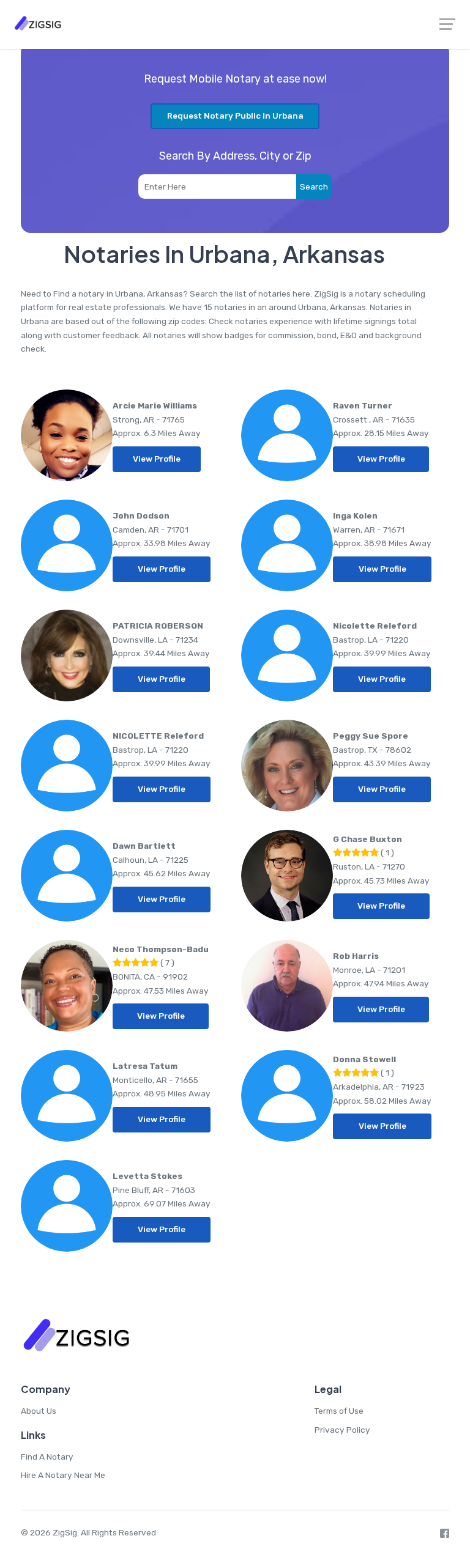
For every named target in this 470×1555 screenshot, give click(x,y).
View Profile (157, 459)
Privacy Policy (342, 1430)
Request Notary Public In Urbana (235, 115)
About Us (38, 1411)
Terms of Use (339, 1411)
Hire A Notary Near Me (63, 1475)
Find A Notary (47, 1456)
